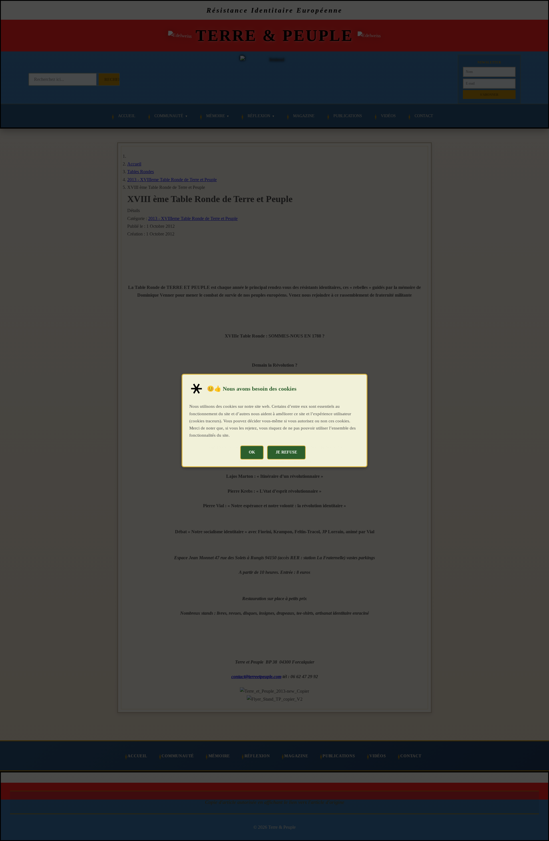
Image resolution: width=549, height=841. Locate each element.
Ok (252, 452)
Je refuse (286, 452)
